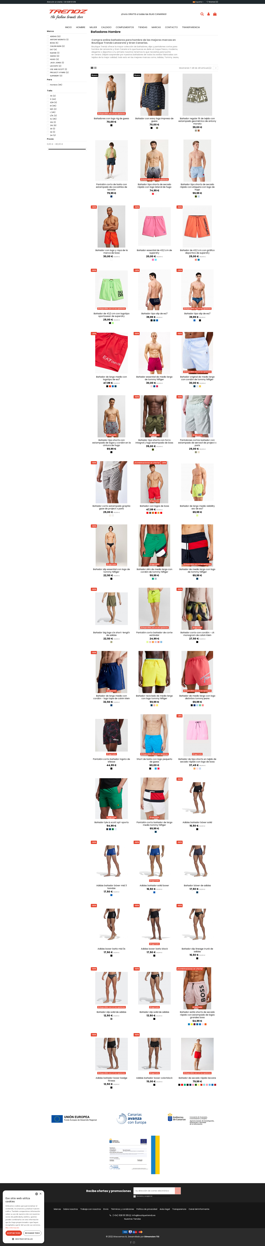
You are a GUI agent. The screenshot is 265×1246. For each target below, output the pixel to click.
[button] (23, 1239)
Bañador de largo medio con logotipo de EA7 (111, 378)
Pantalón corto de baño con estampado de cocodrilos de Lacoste (111, 187)
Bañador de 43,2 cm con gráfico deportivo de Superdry (197, 251)
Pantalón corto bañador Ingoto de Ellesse (111, 760)
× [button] (40, 1194)
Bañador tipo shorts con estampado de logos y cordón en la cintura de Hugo (111, 442)
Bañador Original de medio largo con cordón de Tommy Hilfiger (197, 378)
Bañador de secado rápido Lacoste (197, 1078)
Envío (105, 1209)
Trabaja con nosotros (90, 1209)
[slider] (47, 149)
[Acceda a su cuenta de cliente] (208, 14)
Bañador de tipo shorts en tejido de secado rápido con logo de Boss (197, 760)
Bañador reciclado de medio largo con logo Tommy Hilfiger (154, 697)
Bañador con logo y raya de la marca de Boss (111, 251)
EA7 (53, 49)
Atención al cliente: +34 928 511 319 (61, 2)
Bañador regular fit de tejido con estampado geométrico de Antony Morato (197, 121)
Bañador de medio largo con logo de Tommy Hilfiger (197, 570)
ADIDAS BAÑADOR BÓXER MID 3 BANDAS (111, 887)
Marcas (57, 1209)
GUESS (54, 56)
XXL (53, 122)
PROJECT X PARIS (59, 72)
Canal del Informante (199, 1209)
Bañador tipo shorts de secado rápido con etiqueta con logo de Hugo (197, 187)
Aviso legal (165, 1209)
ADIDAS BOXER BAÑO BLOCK (154, 948)
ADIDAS (55, 36)
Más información (12, 1228)
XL (53, 119)
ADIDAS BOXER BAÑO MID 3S (111, 948)
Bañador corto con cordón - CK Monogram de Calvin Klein (197, 634)
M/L (53, 109)
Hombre (56, 84)
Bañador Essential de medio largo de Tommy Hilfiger (154, 378)
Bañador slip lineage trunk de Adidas (197, 950)
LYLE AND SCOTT (58, 69)
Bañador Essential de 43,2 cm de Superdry (154, 251)
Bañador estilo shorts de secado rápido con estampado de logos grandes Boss (197, 1014)
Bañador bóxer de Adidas (197, 885)
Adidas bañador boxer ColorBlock (154, 1078)
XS (53, 95)
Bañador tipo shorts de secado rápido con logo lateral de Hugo (154, 186)
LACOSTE (55, 66)
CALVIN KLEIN (57, 46)
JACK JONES (57, 62)
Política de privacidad (161, 1196)
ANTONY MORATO (59, 39)
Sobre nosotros (70, 1209)
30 (52, 128)
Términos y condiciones (122, 1209)
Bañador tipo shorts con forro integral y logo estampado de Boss (154, 441)
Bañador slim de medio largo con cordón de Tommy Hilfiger (154, 570)
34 (53, 135)
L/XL (53, 115)
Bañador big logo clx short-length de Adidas (111, 634)
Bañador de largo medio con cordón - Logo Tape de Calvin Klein (111, 697)
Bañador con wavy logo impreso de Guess (154, 120)
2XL (53, 125)
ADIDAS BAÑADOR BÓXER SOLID (197, 822)
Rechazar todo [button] (32, 1233)
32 (52, 132)
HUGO (54, 59)
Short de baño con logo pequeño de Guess (154, 760)
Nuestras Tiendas (132, 1219)
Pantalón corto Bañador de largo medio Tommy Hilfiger (154, 824)
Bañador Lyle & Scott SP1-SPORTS (111, 822)
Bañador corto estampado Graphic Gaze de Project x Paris (111, 507)
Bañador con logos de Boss (154, 506)
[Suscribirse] (178, 1190)
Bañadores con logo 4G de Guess (111, 118)
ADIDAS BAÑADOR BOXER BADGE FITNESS (111, 1079)
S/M (53, 102)
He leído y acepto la (153, 1196)
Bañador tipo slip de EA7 (154, 313)
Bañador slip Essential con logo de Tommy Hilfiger (111, 570)
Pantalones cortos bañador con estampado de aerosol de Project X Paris (197, 442)
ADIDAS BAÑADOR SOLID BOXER (154, 885)
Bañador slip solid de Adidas (111, 1012)
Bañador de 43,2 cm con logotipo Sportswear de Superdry (111, 315)
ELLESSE (54, 53)
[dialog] (23, 1216)
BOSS (54, 43)
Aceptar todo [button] (14, 1233)
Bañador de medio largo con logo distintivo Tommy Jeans (197, 697)
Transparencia (179, 1209)
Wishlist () (213, 2)
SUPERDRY (56, 75)
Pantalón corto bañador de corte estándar (154, 634)
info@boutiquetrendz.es (143, 1215)
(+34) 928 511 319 (121, 1215)
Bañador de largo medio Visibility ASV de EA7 (197, 507)
